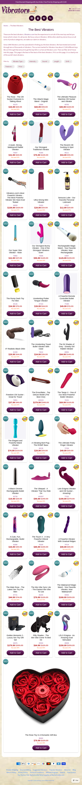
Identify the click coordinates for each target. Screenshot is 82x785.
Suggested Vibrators (40, 770)
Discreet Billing (25, 770)
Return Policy (11, 772)
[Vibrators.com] (21, 10)
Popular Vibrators (55, 770)
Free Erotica (71, 772)
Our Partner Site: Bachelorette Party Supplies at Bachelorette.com (41, 775)
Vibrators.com (29, 34)
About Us (67, 770)
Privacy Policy (23, 772)
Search (62, 772)
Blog (74, 770)
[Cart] (44, 18)
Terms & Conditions (37, 772)
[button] (18, 61)
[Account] (38, 18)
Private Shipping (12, 770)
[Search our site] (50, 18)
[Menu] (31, 18)
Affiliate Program (52, 772)
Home (6, 26)
